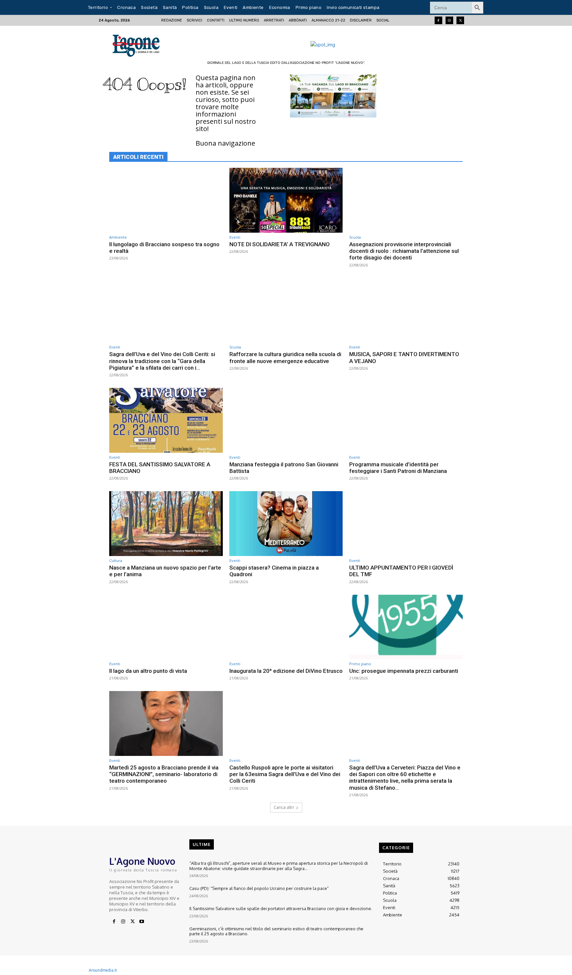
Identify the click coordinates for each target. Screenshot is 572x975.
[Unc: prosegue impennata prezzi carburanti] (406, 627)
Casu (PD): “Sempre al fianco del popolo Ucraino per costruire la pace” (259, 888)
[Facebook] (438, 20)
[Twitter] (460, 20)
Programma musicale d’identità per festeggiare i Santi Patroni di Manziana (398, 467)
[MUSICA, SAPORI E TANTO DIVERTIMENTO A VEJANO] (406, 310)
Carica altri (284, 807)
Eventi (234, 237)
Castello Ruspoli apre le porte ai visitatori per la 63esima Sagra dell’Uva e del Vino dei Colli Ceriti (284, 774)
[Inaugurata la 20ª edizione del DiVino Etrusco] (286, 627)
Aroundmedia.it (103, 970)
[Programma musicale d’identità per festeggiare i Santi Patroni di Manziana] (406, 420)
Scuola (355, 237)
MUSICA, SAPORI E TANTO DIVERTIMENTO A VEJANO (404, 357)
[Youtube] (141, 921)
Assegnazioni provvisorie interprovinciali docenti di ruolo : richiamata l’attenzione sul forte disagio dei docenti (404, 251)
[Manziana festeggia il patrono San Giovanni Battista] (286, 420)
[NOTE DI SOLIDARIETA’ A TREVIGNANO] (286, 200)
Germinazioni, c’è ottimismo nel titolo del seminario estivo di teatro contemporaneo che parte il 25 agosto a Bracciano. (276, 931)
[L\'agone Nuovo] (138, 44)
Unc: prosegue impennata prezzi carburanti (403, 671)
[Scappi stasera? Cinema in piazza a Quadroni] (286, 523)
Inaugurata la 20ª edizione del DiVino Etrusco (286, 671)
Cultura (115, 560)
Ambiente (118, 237)
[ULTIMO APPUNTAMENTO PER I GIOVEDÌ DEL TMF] (406, 523)
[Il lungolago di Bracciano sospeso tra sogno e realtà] (166, 200)
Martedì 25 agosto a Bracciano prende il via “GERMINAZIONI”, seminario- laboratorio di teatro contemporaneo (163, 774)
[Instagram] (449, 20)
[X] (132, 921)
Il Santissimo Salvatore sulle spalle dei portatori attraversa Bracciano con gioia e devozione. (280, 908)
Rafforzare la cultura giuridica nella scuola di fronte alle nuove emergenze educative (285, 357)
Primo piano (360, 664)
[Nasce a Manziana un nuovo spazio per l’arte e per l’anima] (166, 523)
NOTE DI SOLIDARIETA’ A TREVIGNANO (279, 244)
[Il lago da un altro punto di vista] (166, 627)
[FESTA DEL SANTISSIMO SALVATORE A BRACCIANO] (166, 420)
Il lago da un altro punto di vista (148, 671)
